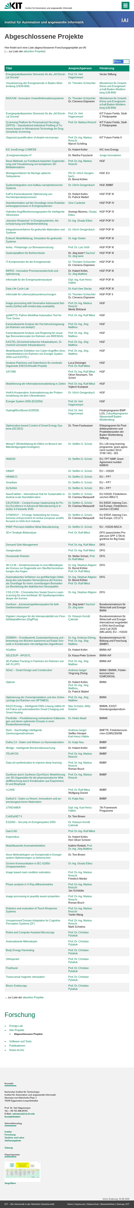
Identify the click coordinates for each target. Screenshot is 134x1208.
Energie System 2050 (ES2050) (24, 401)
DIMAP (10, 471)
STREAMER (13, 807)
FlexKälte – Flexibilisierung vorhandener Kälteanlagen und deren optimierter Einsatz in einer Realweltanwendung (36, 721)
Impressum (80, 1204)
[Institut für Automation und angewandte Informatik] (125, 20)
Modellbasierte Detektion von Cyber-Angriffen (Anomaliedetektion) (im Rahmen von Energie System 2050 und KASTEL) (36, 353)
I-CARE (10, 789)
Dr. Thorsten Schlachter (82, 83)
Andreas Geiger (77, 670)
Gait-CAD (11, 831)
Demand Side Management (22, 544)
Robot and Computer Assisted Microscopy (30, 932)
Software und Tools (20, 1041)
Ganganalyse (13, 550)
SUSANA (11, 488)
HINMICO (11, 476)
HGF (102, 315)
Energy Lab (16, 1026)
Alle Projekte (16, 1030)
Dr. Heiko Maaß (77, 718)
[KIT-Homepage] (13, 5)
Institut (8, 1132)
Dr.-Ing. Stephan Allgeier (82, 565)
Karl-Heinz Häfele (78, 736)
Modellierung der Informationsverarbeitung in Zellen (36, 383)
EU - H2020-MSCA (111, 526)
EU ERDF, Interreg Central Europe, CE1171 (113, 516)
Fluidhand (12, 968)
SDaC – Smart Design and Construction (29, 670)
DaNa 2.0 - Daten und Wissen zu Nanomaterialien (35, 742)
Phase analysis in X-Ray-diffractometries (29, 884)
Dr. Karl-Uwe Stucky (80, 288)
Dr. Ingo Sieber (77, 238)
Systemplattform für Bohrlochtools (25, 253)
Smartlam (11, 482)
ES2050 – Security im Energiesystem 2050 (31, 822)
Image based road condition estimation (28, 872)
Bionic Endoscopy (16, 985)
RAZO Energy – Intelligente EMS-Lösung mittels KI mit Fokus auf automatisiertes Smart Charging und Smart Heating (35, 709)
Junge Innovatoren (110, 155)
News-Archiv (16, 1050)
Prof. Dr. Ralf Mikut (79, 366)
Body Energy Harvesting (20, 950)
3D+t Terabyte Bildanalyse (21, 532)
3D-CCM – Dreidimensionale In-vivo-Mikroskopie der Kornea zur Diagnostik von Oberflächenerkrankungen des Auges (35, 568)
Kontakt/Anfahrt (12, 1117)
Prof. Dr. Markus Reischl (82, 122)
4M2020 (10, 459)
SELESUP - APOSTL (18, 655)
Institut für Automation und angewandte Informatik (48, 8)
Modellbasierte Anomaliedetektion (25, 845)
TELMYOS (12, 753)
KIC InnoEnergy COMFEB (21, 149)
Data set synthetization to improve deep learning (34, 762)
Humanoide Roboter (17, 556)
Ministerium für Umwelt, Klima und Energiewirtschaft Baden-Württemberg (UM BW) (113, 88)
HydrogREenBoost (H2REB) (22, 410)
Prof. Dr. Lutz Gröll (78, 247)
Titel (9, 68)
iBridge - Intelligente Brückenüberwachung (30, 748)
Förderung (107, 68)
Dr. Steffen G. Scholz (80, 443)
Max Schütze (75, 706)
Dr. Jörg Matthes (77, 274)
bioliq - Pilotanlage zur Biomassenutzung (29, 247)
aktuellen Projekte (34, 51)
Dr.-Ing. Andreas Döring (81, 637)
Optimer (10, 682)
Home (70, 1204)
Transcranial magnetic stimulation (25, 976)
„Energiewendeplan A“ (19, 155)
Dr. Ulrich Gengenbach (81, 185)
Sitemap (9, 1148)
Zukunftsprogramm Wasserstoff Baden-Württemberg (114, 416)
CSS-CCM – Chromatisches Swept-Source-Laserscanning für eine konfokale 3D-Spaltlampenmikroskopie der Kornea (35, 595)
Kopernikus (12, 836)
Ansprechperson (80, 68)
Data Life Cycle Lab (17, 288)
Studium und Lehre (14, 1137)
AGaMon (11, 649)
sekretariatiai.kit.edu (23, 1114)
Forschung (10, 1134)
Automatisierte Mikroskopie (21, 941)
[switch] (111, 5)
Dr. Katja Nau (76, 742)
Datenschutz (93, 1204)
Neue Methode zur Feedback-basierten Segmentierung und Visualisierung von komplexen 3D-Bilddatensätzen (35, 164)
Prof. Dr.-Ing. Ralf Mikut (81, 315)
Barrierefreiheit (108, 1204)
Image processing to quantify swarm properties (33, 896)
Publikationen (17, 1045)
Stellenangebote (13, 1140)
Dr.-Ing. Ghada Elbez (80, 220)
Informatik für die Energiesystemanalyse (29, 279)
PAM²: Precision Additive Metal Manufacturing (32, 526)
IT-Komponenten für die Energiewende (28, 261)
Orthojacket (12, 959)
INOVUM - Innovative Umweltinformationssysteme (35, 98)
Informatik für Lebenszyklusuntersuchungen (31, 294)
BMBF (103, 789)
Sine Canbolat (76, 202)
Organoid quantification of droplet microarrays (32, 137)
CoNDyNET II (14, 816)
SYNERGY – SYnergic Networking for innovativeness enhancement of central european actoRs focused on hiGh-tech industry (35, 518)
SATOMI (11, 371)
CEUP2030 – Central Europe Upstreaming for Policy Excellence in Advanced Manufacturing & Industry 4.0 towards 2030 (35, 505)
